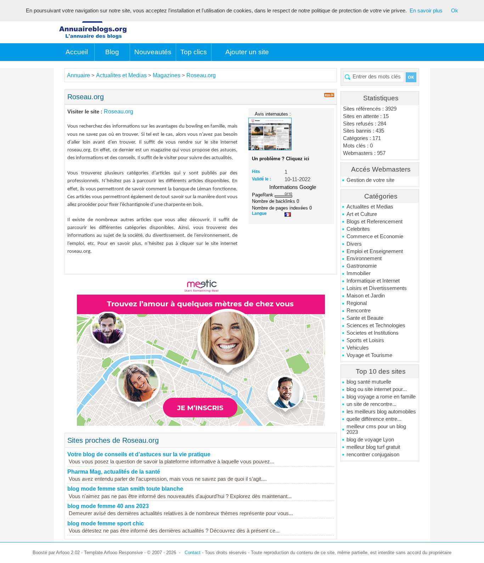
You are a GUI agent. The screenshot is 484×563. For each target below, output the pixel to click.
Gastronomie (362, 266)
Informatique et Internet (373, 281)
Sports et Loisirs (365, 340)
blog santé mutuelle (369, 382)
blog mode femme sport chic (105, 523)
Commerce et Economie (375, 236)
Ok (454, 10)
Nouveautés (152, 52)
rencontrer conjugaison (373, 454)
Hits (256, 171)
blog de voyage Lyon (370, 439)
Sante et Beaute (365, 318)
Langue (259, 213)
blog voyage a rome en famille (381, 397)
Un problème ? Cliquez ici (280, 158)
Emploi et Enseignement (375, 251)
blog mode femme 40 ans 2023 (108, 506)
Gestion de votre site (370, 180)
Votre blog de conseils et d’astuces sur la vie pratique (138, 454)
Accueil (77, 52)
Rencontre (359, 310)
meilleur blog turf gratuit (373, 447)
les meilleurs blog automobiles (381, 411)
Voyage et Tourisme (369, 355)
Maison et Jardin (366, 296)
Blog (112, 52)
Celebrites (358, 229)
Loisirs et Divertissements (377, 288)
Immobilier (359, 273)
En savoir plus (426, 10)
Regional (357, 303)
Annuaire (78, 75)
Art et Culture (362, 214)
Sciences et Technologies (376, 325)
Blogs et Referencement (375, 221)
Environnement (364, 258)
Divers (354, 244)
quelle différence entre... (374, 419)
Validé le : (261, 179)
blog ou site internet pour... (377, 389)
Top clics (193, 52)
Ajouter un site (247, 52)
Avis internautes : (273, 113)
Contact (193, 552)
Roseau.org (201, 75)
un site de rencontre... (371, 404)
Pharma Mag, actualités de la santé (113, 472)
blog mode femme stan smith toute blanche (125, 489)
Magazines (166, 75)
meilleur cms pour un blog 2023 (376, 429)
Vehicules (358, 348)
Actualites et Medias (370, 207)
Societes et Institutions (373, 333)
